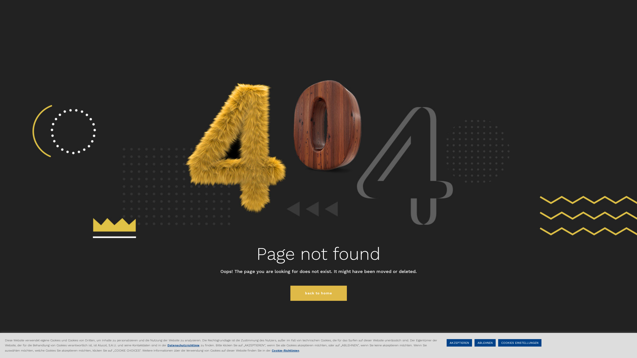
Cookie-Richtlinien (285, 350)
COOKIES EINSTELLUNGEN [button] (519, 343)
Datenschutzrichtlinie (183, 345)
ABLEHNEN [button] (485, 343)
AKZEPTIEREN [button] (459, 343)
